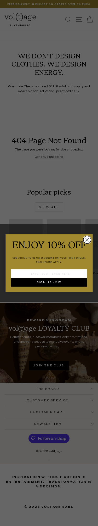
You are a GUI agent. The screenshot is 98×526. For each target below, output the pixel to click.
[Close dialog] (87, 239)
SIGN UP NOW (49, 282)
